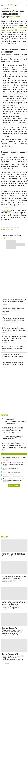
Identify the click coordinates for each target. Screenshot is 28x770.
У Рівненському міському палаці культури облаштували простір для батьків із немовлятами (14, 320)
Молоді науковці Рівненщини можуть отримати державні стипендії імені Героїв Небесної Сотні (14, 446)
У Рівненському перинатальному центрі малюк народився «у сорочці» (14, 421)
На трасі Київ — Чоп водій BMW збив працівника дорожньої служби (14, 347)
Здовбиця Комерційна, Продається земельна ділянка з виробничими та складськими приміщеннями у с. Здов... (13, 631)
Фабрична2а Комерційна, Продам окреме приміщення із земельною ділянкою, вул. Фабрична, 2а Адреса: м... (13, 605)
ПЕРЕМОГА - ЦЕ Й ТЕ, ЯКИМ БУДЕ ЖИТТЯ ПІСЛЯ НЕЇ (13, 555)
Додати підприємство (14, 485)
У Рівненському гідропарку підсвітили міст (12, 437)
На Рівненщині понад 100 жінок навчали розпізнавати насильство (13, 329)
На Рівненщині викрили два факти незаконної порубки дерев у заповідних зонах (14, 338)
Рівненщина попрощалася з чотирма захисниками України (12, 355)
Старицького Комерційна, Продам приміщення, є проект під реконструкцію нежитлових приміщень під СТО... (14, 579)
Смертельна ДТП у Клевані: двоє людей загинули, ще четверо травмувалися (12, 430)
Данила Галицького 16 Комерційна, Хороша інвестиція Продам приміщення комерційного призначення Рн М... (13, 658)
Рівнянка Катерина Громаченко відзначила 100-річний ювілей (13, 364)
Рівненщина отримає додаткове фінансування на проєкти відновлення (13, 310)
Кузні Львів (7, 211)
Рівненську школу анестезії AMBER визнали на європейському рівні (14, 301)
